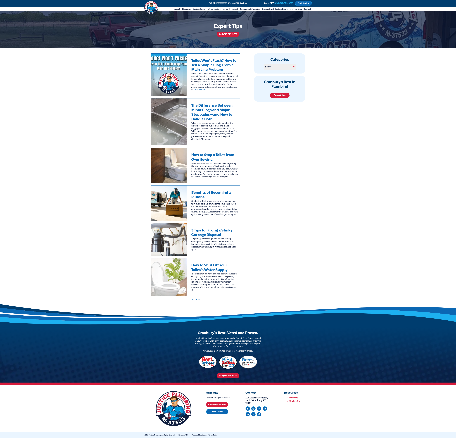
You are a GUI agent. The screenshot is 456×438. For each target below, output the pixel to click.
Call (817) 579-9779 (228, 34)
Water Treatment (230, 9)
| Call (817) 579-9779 (283, 3)
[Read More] (200, 89)
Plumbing (186, 9)
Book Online (303, 3)
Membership (294, 401)
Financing (293, 397)
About (177, 9)
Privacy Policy (212, 435)
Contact (307, 9)
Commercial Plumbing (250, 9)
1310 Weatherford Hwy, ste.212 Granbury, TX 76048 (256, 400)
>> (199, 299)
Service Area (296, 9)
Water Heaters (214, 9)
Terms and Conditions (199, 435)
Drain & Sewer (199, 9)
